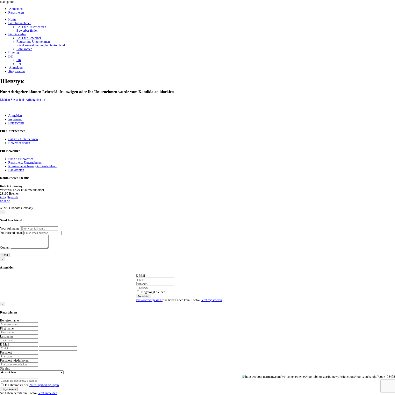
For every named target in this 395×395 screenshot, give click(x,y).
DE (10, 56)
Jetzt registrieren (211, 300)
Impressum (15, 119)
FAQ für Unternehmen (31, 27)
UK (18, 60)
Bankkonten (24, 49)
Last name (6, 336)
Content (5, 247)
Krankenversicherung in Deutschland (40, 45)
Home (12, 19)
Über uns (14, 52)
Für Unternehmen (19, 23)
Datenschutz (16, 123)
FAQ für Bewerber (28, 38)
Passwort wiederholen (14, 360)
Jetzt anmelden (47, 393)
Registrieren (16, 12)
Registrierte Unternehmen (33, 41)
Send (5, 254)
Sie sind (5, 368)
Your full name (9, 228)
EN (18, 63)
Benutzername (9, 320)
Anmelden (15, 8)
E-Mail (140, 275)
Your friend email (11, 232)
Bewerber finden (27, 30)
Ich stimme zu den (31, 385)
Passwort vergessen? (149, 300)
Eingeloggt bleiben (152, 292)
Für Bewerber (17, 34)
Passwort (142, 283)
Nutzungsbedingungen (44, 385)
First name (7, 328)
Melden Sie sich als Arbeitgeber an (22, 99)
